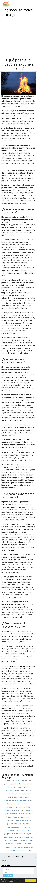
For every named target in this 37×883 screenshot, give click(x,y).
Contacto (4, 861)
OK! (30, 880)
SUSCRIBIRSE (8, 875)
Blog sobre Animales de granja (17, 12)
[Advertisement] (18, 36)
